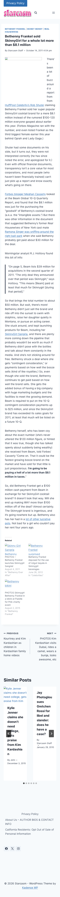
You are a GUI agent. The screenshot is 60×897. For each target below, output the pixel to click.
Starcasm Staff (15, 50)
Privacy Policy (15, 3)
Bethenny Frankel (15, 29)
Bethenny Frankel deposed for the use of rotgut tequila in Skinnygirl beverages (38, 563)
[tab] (24, 783)
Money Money (35, 29)
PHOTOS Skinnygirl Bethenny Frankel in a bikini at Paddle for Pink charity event (15, 598)
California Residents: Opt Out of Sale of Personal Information (29, 831)
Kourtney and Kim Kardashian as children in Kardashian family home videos (15, 644)
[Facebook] (6, 848)
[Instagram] (18, 848)
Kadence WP (30, 887)
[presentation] (15, 694)
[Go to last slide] (8, 733)
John (12, 760)
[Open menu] (53, 12)
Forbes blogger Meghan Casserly (25, 194)
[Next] (51, 733)
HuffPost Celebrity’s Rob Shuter (24, 105)
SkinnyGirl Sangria (16, 334)
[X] (12, 848)
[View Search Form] (35, 12)
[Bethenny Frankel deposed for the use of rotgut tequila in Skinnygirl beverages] (38, 549)
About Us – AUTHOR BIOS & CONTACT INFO (29, 821)
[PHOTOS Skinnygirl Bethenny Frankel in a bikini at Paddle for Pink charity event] (15, 585)
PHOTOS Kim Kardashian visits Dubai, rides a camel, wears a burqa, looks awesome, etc (45, 646)
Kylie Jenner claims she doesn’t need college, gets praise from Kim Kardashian (15, 731)
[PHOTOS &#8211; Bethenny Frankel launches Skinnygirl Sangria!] (15, 549)
